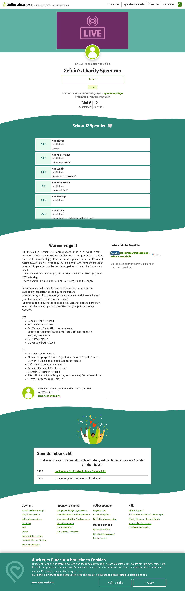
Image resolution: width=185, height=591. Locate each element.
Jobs (24, 527)
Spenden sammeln (134, 4)
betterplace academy (32, 519)
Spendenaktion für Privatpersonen (73, 514)
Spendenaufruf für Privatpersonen (73, 519)
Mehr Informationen (43, 582)
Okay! (150, 582)
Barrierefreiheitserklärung (34, 540)
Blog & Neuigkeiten (31, 514)
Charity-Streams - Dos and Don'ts (144, 519)
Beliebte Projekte (101, 514)
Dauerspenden (100, 538)
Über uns (154, 4)
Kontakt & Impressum (32, 536)
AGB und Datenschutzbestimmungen (146, 514)
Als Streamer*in (64, 527)
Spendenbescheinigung (104, 534)
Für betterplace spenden (104, 519)
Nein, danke (115, 582)
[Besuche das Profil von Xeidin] (92, 52)
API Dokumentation (31, 544)
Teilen (92, 79)
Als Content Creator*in (67, 532)
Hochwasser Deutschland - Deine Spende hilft (80, 471)
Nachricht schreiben (49, 395)
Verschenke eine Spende (140, 523)
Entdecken (113, 4)
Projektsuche (99, 510)
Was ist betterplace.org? (33, 510)
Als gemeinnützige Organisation (72, 510)
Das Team (26, 523)
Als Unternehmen (65, 523)
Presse (25, 532)
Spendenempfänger (113, 93)
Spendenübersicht (101, 529)
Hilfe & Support (136, 510)
